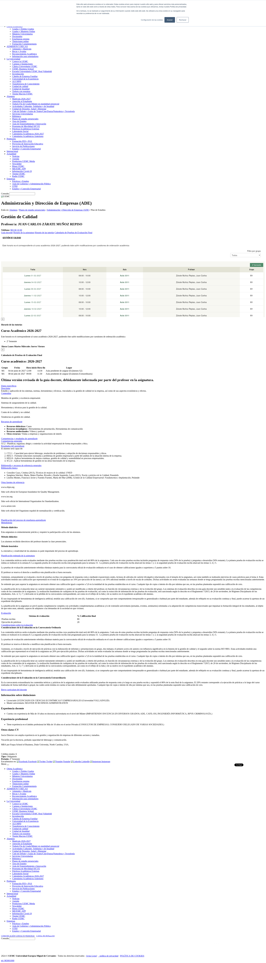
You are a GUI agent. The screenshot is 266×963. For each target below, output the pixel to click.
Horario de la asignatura (23, 232)
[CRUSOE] (246, 946)
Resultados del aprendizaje (12, 446)
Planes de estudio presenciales (32, 210)
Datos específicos (8, 386)
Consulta (5, 193)
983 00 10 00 (16, 230)
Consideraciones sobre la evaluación (17, 625)
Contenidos (6, 393)
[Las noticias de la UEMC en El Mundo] (220, 946)
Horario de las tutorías (44, 232)
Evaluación (6, 613)
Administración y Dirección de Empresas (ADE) (68, 210)
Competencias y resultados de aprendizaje (19, 438)
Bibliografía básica (9, 468)
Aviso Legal (91, 956)
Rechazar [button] (182, 20)
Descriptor (5, 388)
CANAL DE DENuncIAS (45, 936)
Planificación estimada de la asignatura (18, 555)
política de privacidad (109, 956)
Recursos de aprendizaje (11, 421)
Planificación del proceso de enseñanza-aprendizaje (23, 520)
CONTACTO (20, 936)
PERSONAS (29, 936)
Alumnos (13, 210)
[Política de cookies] (99, 956)
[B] (8, 764)
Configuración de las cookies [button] (152, 20)
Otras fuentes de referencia (12, 482)
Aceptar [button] (170, 20)
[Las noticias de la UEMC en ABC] (208, 946)
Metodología (6, 522)
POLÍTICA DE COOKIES (132, 956)
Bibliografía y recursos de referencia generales (21, 465)
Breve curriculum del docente (14, 689)
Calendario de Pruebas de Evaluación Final (73, 232)
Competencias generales (11, 441)
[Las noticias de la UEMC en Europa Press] (236, 946)
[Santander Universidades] (258, 946)
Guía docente (7, 232)
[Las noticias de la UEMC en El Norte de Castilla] (181, 946)
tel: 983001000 (7, 960)
